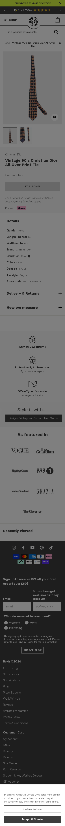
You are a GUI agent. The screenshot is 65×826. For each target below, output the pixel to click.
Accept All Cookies (32, 819)
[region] (32, 805)
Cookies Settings (32, 809)
